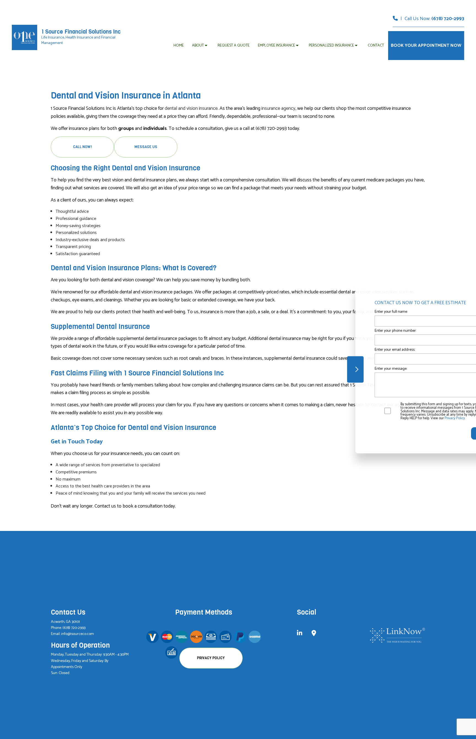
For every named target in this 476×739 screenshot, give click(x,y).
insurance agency (278, 108)
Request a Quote (234, 45)
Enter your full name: (345, 312)
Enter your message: (345, 369)
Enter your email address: (349, 350)
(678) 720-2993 (447, 19)
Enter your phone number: (349, 331)
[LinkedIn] (299, 634)
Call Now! (82, 146)
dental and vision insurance (191, 108)
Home (179, 45)
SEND (436, 433)
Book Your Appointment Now (426, 45)
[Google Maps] (313, 634)
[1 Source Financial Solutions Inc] (24, 37)
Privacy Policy (211, 658)
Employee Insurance (276, 45)
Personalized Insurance (331, 45)
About (198, 45)
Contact (376, 45)
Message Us (145, 146)
